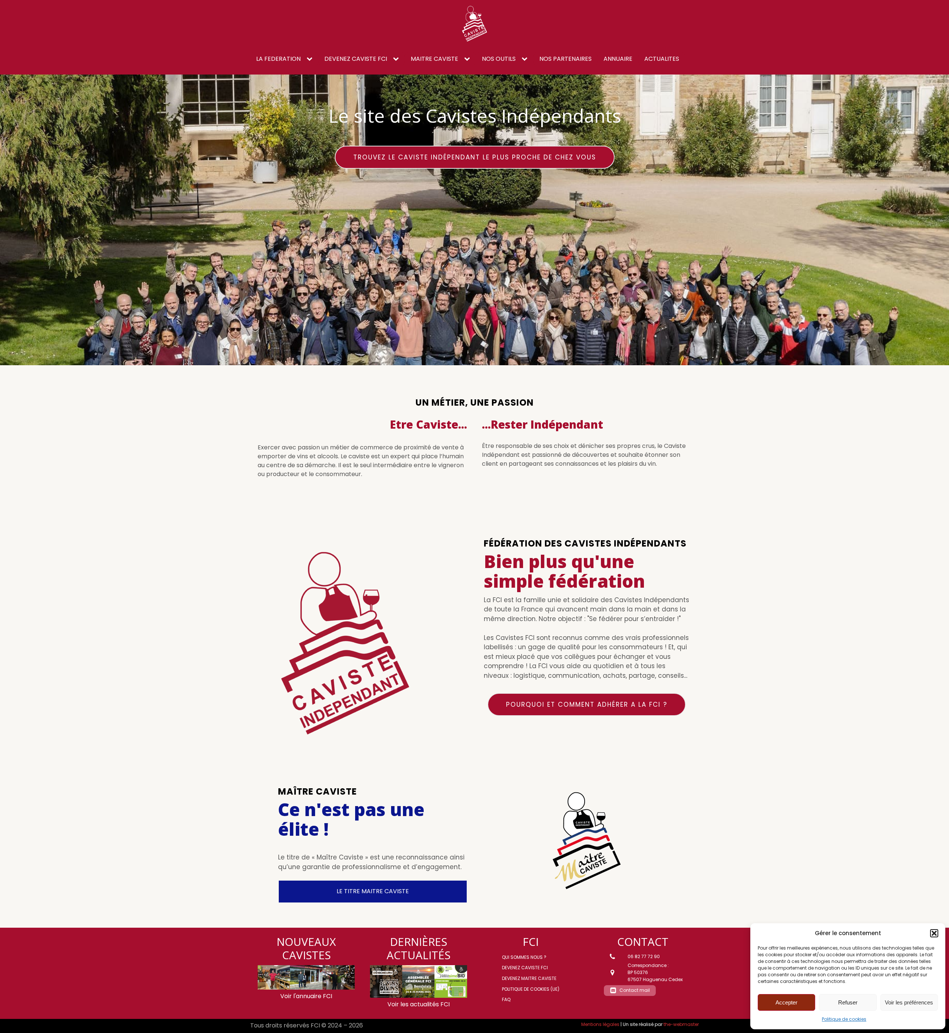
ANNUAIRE (618, 59)
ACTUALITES (661, 59)
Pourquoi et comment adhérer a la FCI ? (586, 704)
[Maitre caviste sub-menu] (468, 59)
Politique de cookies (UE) (530, 989)
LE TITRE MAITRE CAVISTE (373, 891)
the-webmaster (681, 1024)
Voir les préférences (909, 1002)
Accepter (786, 1002)
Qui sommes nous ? (524, 957)
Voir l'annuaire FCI (306, 996)
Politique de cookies (844, 1019)
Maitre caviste (434, 59)
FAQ (506, 999)
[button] (934, 933)
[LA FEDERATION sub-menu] (311, 59)
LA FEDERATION (278, 59)
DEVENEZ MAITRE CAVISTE (529, 978)
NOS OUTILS (499, 59)
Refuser (847, 1002)
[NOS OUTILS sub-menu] (526, 59)
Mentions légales (600, 1024)
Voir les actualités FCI (418, 1004)
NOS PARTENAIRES (565, 59)
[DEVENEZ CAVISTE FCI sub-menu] (397, 59)
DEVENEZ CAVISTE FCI (355, 59)
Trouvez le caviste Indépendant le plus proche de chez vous (474, 157)
